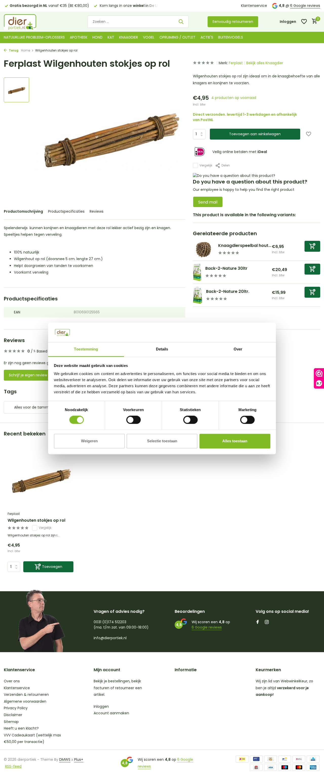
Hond (97, 37)
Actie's (206, 37)
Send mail (207, 202)
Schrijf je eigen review (28, 375)
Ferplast (236, 62)
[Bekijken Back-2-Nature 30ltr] (197, 272)
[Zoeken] (181, 21)
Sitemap (11, 721)
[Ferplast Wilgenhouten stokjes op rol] (40, 479)
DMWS (64, 759)
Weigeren (89, 441)
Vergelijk (205, 165)
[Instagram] (267, 622)
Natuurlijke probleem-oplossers (34, 37)
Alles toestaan (234, 441)
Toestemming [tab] (86, 349)
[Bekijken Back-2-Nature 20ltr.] (197, 295)
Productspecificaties (66, 211)
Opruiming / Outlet (177, 37)
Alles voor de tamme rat (35, 407)
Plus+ (78, 759)
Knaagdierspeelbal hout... (244, 245)
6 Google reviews (305, 5)
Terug (13, 50)
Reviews (97, 211)
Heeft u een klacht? (21, 728)
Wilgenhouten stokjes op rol (36, 520)
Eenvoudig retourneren (233, 21)
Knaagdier (128, 37)
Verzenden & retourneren (26, 694)
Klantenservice (254, 5)
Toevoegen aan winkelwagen (255, 134)
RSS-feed (13, 766)
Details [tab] (162, 349)
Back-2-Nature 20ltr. (227, 291)
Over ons (12, 681)
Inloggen (101, 706)
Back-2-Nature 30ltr (226, 268)
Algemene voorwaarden (25, 701)
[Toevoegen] (312, 246)
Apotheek (78, 37)
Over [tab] (238, 349)
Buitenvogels (230, 37)
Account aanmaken (111, 713)
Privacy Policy (16, 708)
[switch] (133, 420)
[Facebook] (258, 622)
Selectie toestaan (162, 441)
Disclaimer (13, 714)
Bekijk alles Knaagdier (264, 62)
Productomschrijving (23, 211)
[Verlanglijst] (304, 21)
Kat (111, 37)
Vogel (148, 37)
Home (25, 50)
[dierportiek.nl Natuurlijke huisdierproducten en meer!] (26, 21)
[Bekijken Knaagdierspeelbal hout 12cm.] (203, 249)
